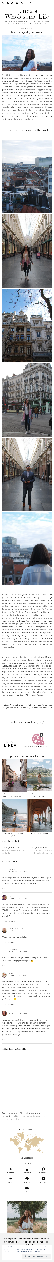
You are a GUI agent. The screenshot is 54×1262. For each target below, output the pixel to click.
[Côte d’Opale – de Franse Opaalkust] (14, 815)
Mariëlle (13, 949)
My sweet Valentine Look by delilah (14, 850)
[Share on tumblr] (18, 841)
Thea (11, 896)
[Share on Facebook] (8, 841)
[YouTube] (17, 3)
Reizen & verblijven (27, 29)
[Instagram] (8, 3)
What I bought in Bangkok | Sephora (41, 850)
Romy (11, 973)
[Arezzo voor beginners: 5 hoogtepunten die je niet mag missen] (14, 775)
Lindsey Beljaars (17, 929)
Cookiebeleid (38, 1251)
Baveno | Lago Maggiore (39, 833)
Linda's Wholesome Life (27, 14)
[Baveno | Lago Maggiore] (39, 815)
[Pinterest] (12, 3)
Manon (12, 869)
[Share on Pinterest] (15, 841)
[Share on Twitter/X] (12, 841)
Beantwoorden (10, 889)
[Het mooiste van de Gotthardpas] (39, 775)
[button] (50, 3)
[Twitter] (3, 3)
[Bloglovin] (26, 3)
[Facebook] (22, 3)
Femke (12, 1012)
